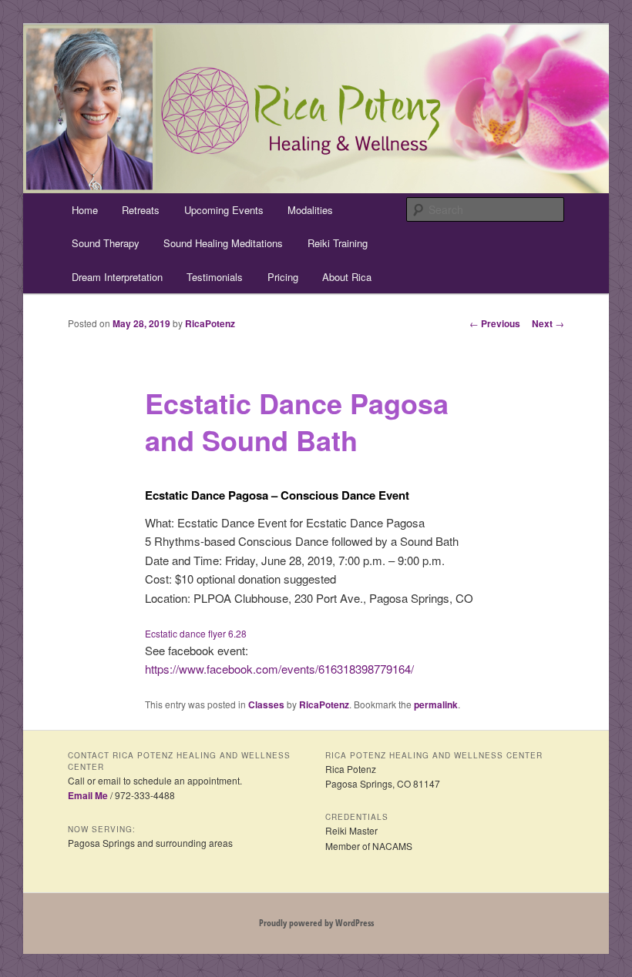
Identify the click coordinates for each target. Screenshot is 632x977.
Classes (266, 704)
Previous (494, 323)
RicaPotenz (210, 323)
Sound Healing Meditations (223, 243)
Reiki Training (338, 243)
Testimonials (215, 276)
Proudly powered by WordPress (316, 922)
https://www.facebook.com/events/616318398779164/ (279, 669)
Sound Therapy (106, 243)
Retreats (141, 209)
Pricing (282, 276)
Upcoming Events (224, 209)
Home (85, 209)
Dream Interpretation (117, 276)
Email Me (88, 795)
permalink (436, 704)
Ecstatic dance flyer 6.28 (196, 633)
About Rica (346, 276)
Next (548, 323)
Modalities (310, 209)
